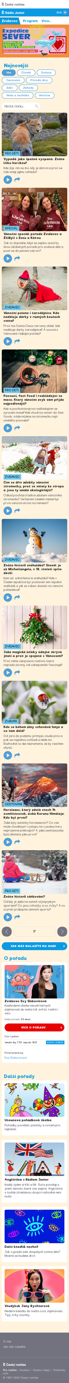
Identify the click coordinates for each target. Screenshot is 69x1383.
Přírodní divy (39, 80)
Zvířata (46, 72)
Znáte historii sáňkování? (24, 896)
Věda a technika (17, 95)
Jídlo (9, 87)
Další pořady (19, 1076)
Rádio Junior (55, 1042)
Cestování (13, 80)
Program (30, 21)
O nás (7, 1341)
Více (46, 21)
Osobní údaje (41, 1370)
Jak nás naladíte (14, 1346)
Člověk (26, 72)
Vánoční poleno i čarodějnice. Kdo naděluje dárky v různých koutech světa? (32, 316)
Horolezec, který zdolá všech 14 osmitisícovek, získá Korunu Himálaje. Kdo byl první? (34, 813)
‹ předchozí (7, 932)
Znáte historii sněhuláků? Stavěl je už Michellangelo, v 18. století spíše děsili (33, 569)
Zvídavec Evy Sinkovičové (26, 1001)
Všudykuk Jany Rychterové (27, 1306)
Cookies (24, 1370)
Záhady (28, 87)
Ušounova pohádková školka (28, 1120)
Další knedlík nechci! (21, 1246)
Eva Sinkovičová (16, 1057)
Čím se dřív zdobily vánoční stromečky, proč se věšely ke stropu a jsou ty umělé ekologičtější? (34, 486)
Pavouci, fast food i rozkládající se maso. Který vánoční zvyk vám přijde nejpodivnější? (34, 399)
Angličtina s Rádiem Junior (27, 1179)
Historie (44, 95)
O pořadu (15, 958)
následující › (62, 932)
